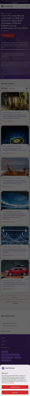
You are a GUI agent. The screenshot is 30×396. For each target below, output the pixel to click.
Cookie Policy (11, 382)
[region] (15, 380)
